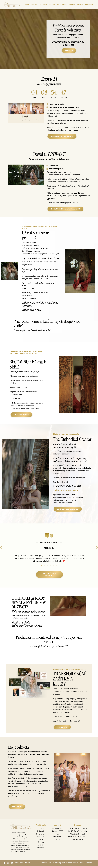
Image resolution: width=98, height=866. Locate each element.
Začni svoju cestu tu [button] (67, 509)
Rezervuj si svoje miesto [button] (62, 136)
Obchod (52, 5)
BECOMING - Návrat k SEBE (57, 829)
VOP (82, 863)
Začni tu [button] (69, 50)
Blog (58, 5)
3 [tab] (47, 565)
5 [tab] (54, 565)
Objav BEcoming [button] (21, 415)
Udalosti (34, 5)
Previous (1, 547)
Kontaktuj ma (46, 863)
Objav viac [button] (62, 727)
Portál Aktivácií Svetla (77, 831)
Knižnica (80, 5)
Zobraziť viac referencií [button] (49, 574)
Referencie (43, 5)
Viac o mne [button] (17, 807)
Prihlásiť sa (89, 5)
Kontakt (72, 5)
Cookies (89, 863)
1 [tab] (41, 565)
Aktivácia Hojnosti (77, 834)
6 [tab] (57, 565)
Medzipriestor (77, 839)
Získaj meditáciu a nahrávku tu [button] (65, 209)
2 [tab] (44, 565)
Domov (26, 5)
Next (97, 547)
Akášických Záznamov (77, 836)
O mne (64, 5)
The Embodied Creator (57, 837)
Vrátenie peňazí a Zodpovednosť (65, 863)
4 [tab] (50, 565)
